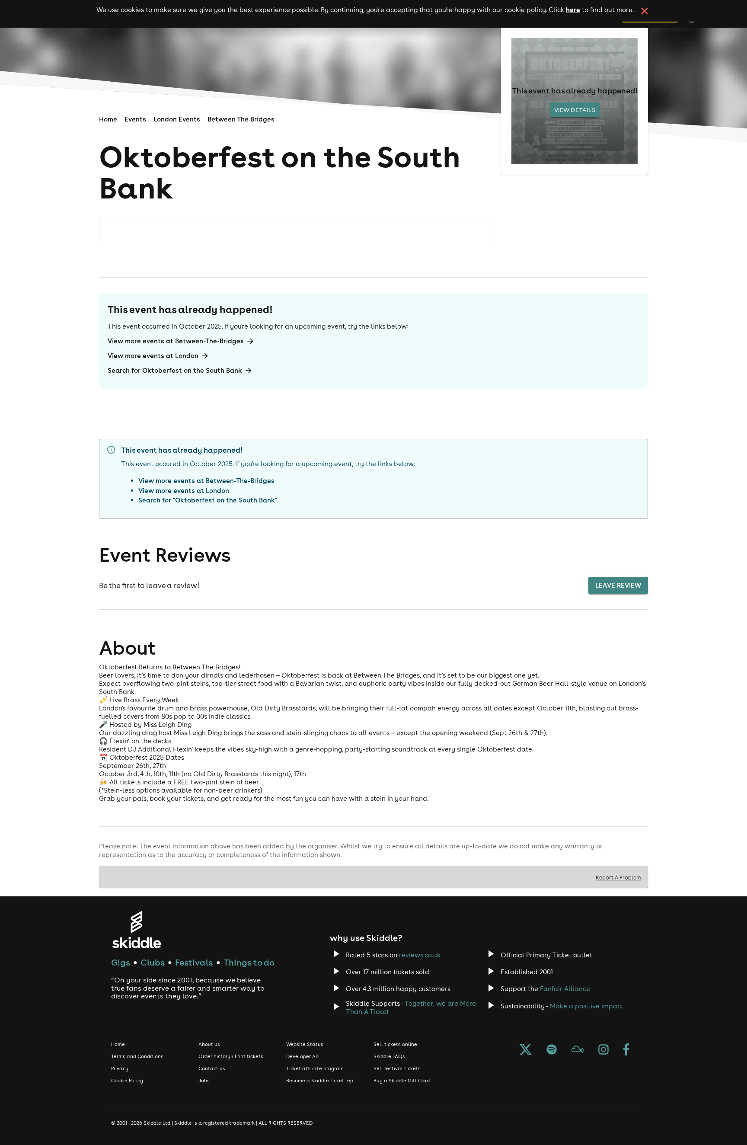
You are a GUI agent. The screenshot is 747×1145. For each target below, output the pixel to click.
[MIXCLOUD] (578, 1050)
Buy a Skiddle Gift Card (402, 1081)
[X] (526, 1050)
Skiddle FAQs (389, 1056)
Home (108, 119)
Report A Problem (618, 877)
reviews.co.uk (420, 955)
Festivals (194, 962)
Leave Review (618, 585)
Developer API (302, 1056)
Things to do (249, 962)
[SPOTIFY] (552, 1050)
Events (135, 119)
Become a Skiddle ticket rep (319, 1081)
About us (209, 1044)
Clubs (152, 962)
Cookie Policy (127, 1081)
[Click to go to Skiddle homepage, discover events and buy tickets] (136, 929)
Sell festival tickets (397, 1068)
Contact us (211, 1068)
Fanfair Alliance (565, 989)
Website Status (304, 1044)
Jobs (204, 1081)
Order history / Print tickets (230, 1056)
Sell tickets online (395, 1044)
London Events (176, 119)
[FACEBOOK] (626, 1050)
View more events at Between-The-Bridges (176, 341)
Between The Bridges (241, 119)
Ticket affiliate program (315, 1068)
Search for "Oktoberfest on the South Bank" (207, 500)
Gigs (120, 962)
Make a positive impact (586, 1006)
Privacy (119, 1068)
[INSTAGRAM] (603, 1050)
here (573, 9)
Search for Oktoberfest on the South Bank (175, 370)
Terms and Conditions (137, 1056)
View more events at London (153, 356)
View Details (574, 110)
